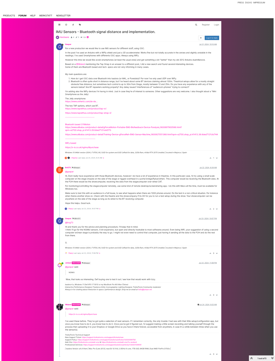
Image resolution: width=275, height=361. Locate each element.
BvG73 (68, 167)
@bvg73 (69, 222)
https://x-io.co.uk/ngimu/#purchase (82, 147)
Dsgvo (248, 2)
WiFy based (70, 143)
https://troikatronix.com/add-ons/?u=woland (119, 342)
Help (33, 15)
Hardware (64, 37)
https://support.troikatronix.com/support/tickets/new (102, 337)
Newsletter (63, 15)
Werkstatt (45, 15)
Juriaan (68, 263)
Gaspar (68, 44)
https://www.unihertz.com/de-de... (81, 101)
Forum (22, 15)
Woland (68, 304)
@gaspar (69, 171)
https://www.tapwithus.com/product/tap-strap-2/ (88, 113)
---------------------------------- (79, 117)
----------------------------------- (80, 138)
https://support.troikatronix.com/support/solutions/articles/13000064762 (107, 340)
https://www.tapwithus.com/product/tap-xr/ (85, 108)
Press (241, 2)
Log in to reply (212, 38)
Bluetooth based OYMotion (77, 124)
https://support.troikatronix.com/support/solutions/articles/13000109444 (112, 345)
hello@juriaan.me (145, 289)
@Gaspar (76, 167)
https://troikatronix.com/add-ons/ (86, 342)
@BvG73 (77, 218)
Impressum (259, 2)
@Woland (80, 64)
